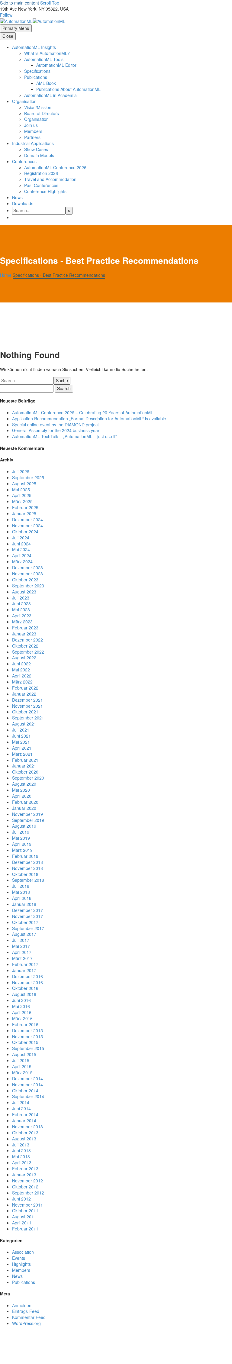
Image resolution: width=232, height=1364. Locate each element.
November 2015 (27, 1036)
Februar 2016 (25, 1024)
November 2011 (27, 1205)
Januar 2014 (24, 1120)
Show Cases (36, 149)
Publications (23, 1282)
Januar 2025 (24, 513)
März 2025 (22, 501)
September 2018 (28, 880)
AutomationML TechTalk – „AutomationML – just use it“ (64, 436)
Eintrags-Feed (25, 1311)
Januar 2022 (24, 694)
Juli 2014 (20, 1102)
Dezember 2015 (27, 1030)
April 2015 (21, 1066)
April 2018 (21, 898)
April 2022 (21, 676)
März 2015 (22, 1072)
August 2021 (24, 724)
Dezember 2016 (27, 976)
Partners (32, 137)
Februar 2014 (25, 1114)
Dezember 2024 (27, 519)
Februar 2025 (25, 507)
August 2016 (24, 994)
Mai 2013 (21, 1156)
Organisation (24, 101)
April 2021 (21, 748)
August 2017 (24, 934)
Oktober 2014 (25, 1091)
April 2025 (21, 495)
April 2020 (21, 796)
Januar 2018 (24, 904)
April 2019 (21, 844)
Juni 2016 (21, 1000)
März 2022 (22, 682)
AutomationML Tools (43, 59)
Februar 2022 (25, 688)
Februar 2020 (25, 802)
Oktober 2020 (25, 772)
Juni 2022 (21, 664)
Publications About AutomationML (68, 89)
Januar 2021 (24, 766)
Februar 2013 (25, 1168)
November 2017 (27, 916)
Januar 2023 (24, 634)
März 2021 (22, 754)
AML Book (46, 83)
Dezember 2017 (27, 910)
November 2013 (27, 1126)
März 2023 (22, 622)
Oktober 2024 (25, 531)
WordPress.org (26, 1323)
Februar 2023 (25, 628)
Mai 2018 (21, 892)
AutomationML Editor (56, 65)
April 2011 (21, 1223)
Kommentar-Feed (29, 1317)
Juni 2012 (21, 1199)
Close (7, 36)
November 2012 (27, 1181)
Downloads (22, 203)
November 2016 (27, 982)
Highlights (21, 1264)
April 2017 (21, 952)
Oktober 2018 (25, 874)
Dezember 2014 (27, 1078)
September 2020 (28, 778)
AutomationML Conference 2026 (55, 167)
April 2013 (21, 1162)
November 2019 (27, 814)
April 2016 (21, 1012)
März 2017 (22, 958)
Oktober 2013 (25, 1133)
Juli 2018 (20, 886)
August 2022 (24, 658)
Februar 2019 (25, 856)
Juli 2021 (20, 730)
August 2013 (24, 1139)
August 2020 (24, 784)
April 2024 (21, 555)
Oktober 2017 (25, 922)
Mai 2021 (21, 742)
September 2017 (28, 928)
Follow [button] (6, 15)
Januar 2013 (24, 1175)
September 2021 (28, 718)
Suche (62, 380)
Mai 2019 (21, 838)
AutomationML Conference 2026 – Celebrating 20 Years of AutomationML (82, 412)
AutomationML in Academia (50, 95)
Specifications (37, 71)
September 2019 (28, 820)
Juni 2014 (21, 1108)
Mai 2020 (21, 790)
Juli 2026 (20, 471)
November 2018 (27, 868)
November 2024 (27, 525)
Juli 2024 (20, 538)
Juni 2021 (21, 736)
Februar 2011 (25, 1229)
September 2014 (28, 1096)
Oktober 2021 (25, 712)
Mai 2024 (21, 549)
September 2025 (28, 477)
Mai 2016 (21, 1006)
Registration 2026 (41, 173)
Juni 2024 (21, 544)
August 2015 (24, 1054)
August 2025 (24, 483)
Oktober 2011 (25, 1210)
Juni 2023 (21, 603)
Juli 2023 (20, 598)
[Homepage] (32, 21)
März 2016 (22, 1018)
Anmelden (21, 1305)
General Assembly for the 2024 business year (55, 430)
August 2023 (24, 592)
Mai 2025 (21, 489)
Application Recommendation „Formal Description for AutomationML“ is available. (89, 418)
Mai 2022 (21, 670)
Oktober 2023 (25, 580)
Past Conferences (41, 185)
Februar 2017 (25, 964)
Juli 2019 (20, 832)
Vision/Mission (37, 107)
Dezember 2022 (27, 640)
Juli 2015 (20, 1060)
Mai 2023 (21, 609)
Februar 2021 (25, 760)
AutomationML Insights (34, 47)
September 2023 (28, 586)
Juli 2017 (20, 940)
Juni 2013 (21, 1150)
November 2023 (27, 573)
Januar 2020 (24, 808)
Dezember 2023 (27, 567)
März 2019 (22, 850)
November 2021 (27, 706)
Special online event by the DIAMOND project (55, 425)
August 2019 (24, 826)
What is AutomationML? (47, 53)
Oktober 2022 (25, 646)
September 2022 (28, 652)
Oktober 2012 (25, 1187)
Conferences (24, 161)
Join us (31, 125)
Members (33, 131)
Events (18, 1258)
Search (64, 388)
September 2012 (28, 1193)
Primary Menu (15, 28)
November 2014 (27, 1084)
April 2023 (21, 616)
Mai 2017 (21, 946)
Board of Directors (41, 113)
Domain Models (39, 155)
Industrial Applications (33, 143)
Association (23, 1252)
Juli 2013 (20, 1145)
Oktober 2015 (25, 1042)
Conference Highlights (45, 191)
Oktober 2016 (25, 988)
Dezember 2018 (27, 862)
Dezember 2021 (27, 700)
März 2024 (22, 561)
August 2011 (24, 1217)
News (17, 197)
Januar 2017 (24, 970)
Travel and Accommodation (50, 179)
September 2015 (28, 1048)
